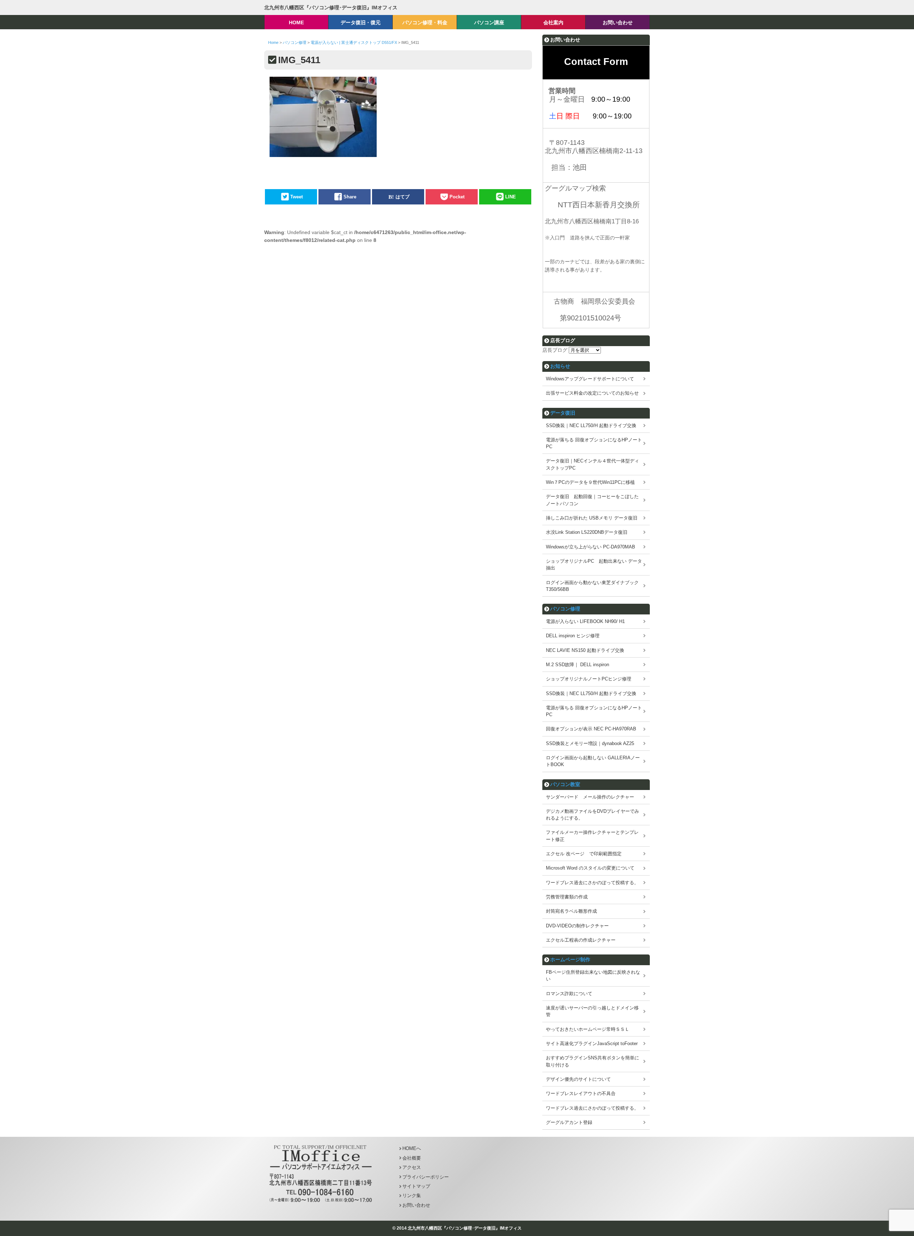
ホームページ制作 (570, 959)
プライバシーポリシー (425, 1177)
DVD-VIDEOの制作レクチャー (577, 925)
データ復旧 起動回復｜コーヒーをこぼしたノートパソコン (592, 500)
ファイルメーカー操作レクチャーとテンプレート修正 (592, 836)
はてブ (403, 196)
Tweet (296, 196)
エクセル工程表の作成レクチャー (581, 940)
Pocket (457, 196)
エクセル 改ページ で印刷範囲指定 (584, 853)
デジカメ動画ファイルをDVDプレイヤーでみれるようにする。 (592, 815)
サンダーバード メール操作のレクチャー (590, 797)
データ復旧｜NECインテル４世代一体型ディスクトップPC (592, 464)
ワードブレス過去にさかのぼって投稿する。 (592, 882)
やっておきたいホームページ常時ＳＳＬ (587, 1029)
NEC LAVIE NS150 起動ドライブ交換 (585, 650)
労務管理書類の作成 (567, 897)
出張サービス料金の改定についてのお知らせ (592, 393)
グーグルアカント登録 (569, 1122)
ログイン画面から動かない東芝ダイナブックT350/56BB (592, 586)
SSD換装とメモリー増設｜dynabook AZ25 (590, 743)
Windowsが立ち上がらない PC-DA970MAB (590, 546)
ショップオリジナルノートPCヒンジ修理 (588, 679)
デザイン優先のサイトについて (578, 1079)
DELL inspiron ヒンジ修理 (572, 635)
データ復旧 (562, 413)
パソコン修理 (565, 609)
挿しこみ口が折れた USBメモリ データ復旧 (591, 518)
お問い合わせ (416, 1205)
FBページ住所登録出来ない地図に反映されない (593, 975)
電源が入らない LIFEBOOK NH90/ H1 (585, 621)
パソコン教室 (565, 784)
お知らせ (560, 366)
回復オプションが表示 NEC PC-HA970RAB (591, 728)
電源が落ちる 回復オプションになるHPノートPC (594, 443)
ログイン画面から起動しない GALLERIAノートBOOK (593, 761)
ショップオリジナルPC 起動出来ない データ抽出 (594, 564)
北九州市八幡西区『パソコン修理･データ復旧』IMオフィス (330, 7)
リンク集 (411, 1195)
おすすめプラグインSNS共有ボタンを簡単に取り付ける (592, 1061)
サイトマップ (416, 1186)
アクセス (411, 1167)
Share (349, 196)
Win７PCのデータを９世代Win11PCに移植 (590, 482)
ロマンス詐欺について (569, 993)
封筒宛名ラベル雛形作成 (571, 911)
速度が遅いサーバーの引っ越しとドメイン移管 (592, 1011)
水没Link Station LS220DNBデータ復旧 (586, 532)
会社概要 (411, 1158)
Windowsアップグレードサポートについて (590, 378)
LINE (510, 196)
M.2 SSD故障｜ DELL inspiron (577, 664)
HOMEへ (411, 1148)
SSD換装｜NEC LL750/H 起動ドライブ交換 (591, 425)
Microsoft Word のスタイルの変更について (590, 868)
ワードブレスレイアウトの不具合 (581, 1093)
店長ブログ (554, 350)
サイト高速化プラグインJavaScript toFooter (592, 1043)
